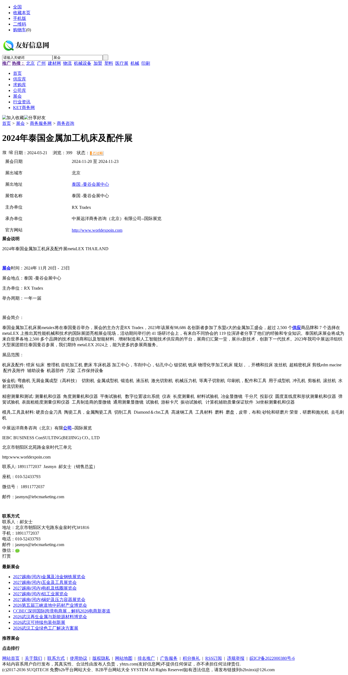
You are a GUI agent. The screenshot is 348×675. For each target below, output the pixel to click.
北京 (30, 63)
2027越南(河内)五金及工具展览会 (45, 582)
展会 (20, 123)
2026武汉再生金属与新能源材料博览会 (50, 616)
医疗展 (121, 63)
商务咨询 (65, 123)
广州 (41, 63)
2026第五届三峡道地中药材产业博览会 (50, 605)
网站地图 (123, 658)
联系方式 (56, 658)
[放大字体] (4, 152)
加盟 (98, 63)
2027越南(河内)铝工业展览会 (40, 594)
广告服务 (169, 658)
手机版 (19, 18)
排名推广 (146, 658)
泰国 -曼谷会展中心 (90, 184)
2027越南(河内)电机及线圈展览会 (45, 588)
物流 (67, 63)
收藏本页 (21, 12)
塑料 (108, 63)
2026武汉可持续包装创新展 (39, 622)
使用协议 (78, 658)
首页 (6, 123)
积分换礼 (191, 658)
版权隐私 (101, 658)
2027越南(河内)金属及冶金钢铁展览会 (49, 576)
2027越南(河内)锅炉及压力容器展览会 (49, 599)
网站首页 (11, 658)
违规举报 (235, 658)
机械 (134, 63)
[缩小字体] (11, 152)
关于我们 (33, 658)
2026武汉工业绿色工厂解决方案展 (45, 628)
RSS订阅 (213, 658)
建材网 (54, 63)
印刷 (145, 63)
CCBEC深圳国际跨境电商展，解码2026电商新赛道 (61, 611)
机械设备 (82, 63)
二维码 (19, 24)
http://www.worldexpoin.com (97, 230)
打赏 (6, 556)
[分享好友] (35, 118)
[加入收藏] (13, 118)
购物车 (19, 29)
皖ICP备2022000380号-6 (272, 658)
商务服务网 (41, 123)
